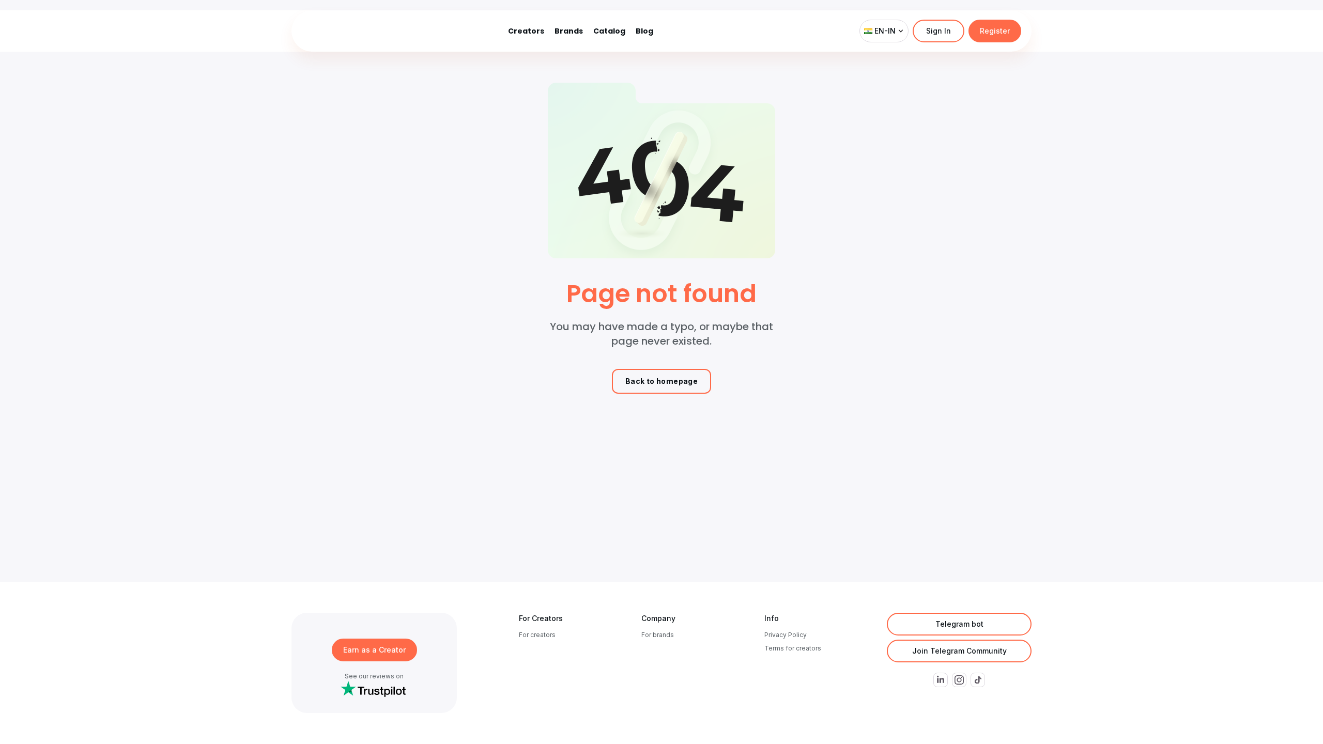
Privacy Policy (785, 635)
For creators (537, 635)
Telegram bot (959, 623)
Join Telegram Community (959, 650)
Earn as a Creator (374, 649)
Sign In (938, 30)
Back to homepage (661, 381)
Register (995, 30)
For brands (657, 635)
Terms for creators (792, 648)
